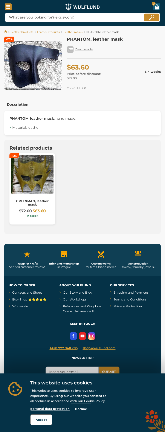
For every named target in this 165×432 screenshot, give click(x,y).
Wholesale (20, 306)
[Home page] (6, 32)
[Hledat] (151, 17)
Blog (88, 292)
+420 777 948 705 (64, 348)
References (71, 306)
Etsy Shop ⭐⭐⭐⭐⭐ (29, 299)
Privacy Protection (128, 306)
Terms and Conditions (130, 299)
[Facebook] (73, 336)
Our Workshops (75, 299)
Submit (109, 372)
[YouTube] (82, 336)
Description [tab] (18, 104)
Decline (81, 409)
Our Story (70, 292)
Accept (41, 420)
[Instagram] (91, 336)
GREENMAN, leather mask (32, 203)
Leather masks (73, 32)
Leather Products (22, 32)
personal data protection (50, 409)
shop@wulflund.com (99, 348)
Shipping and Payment (131, 292)
